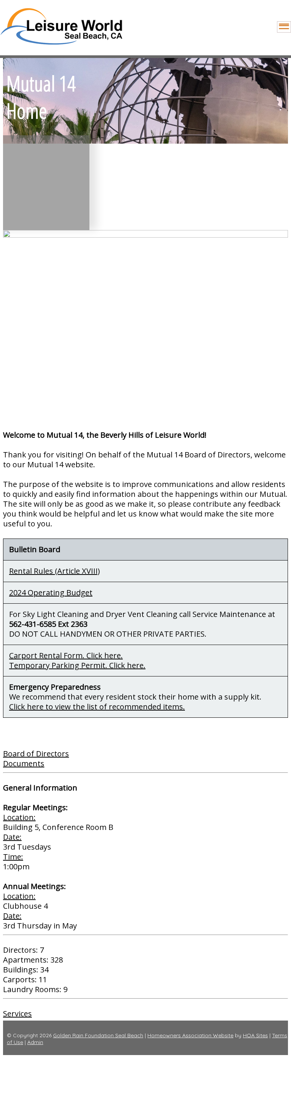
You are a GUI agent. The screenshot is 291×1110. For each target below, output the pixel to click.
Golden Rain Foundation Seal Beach (98, 1035)
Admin (35, 1042)
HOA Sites (255, 1035)
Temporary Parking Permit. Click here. (77, 665)
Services (17, 1013)
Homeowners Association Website (190, 1035)
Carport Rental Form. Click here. (66, 655)
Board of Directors (36, 753)
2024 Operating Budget (50, 592)
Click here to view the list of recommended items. (97, 706)
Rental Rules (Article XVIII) (54, 571)
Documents (23, 763)
